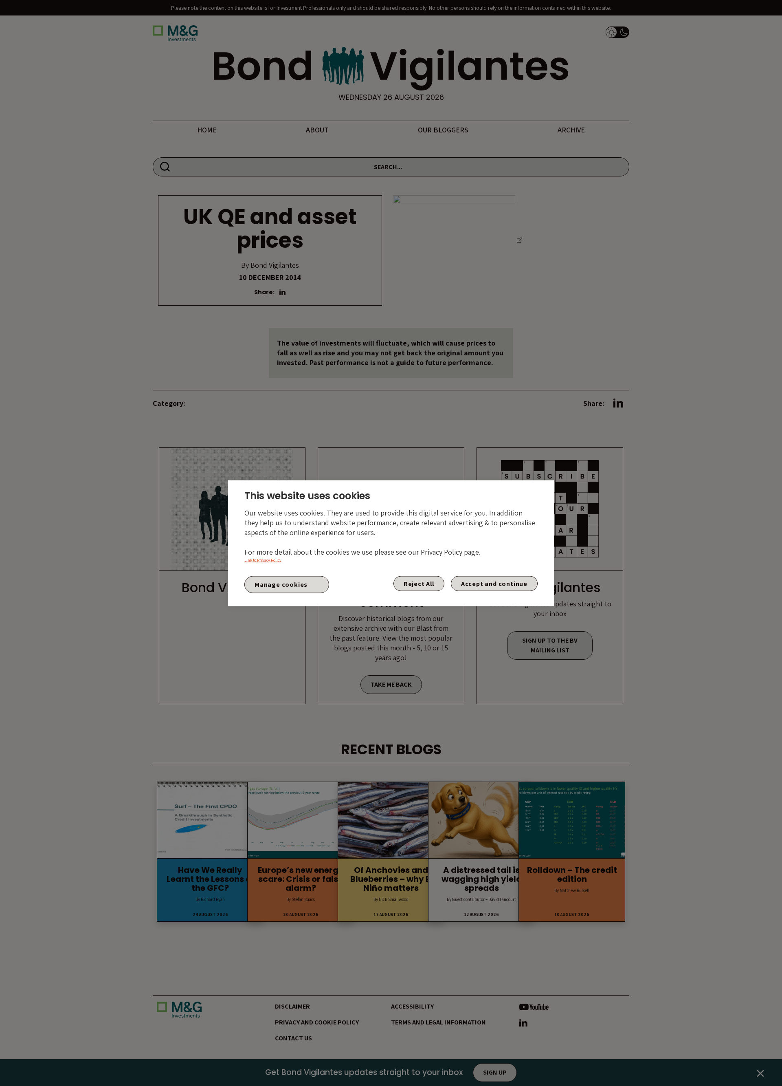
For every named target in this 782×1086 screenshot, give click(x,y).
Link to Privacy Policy (262, 559)
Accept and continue (494, 583)
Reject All (419, 583)
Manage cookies (281, 584)
